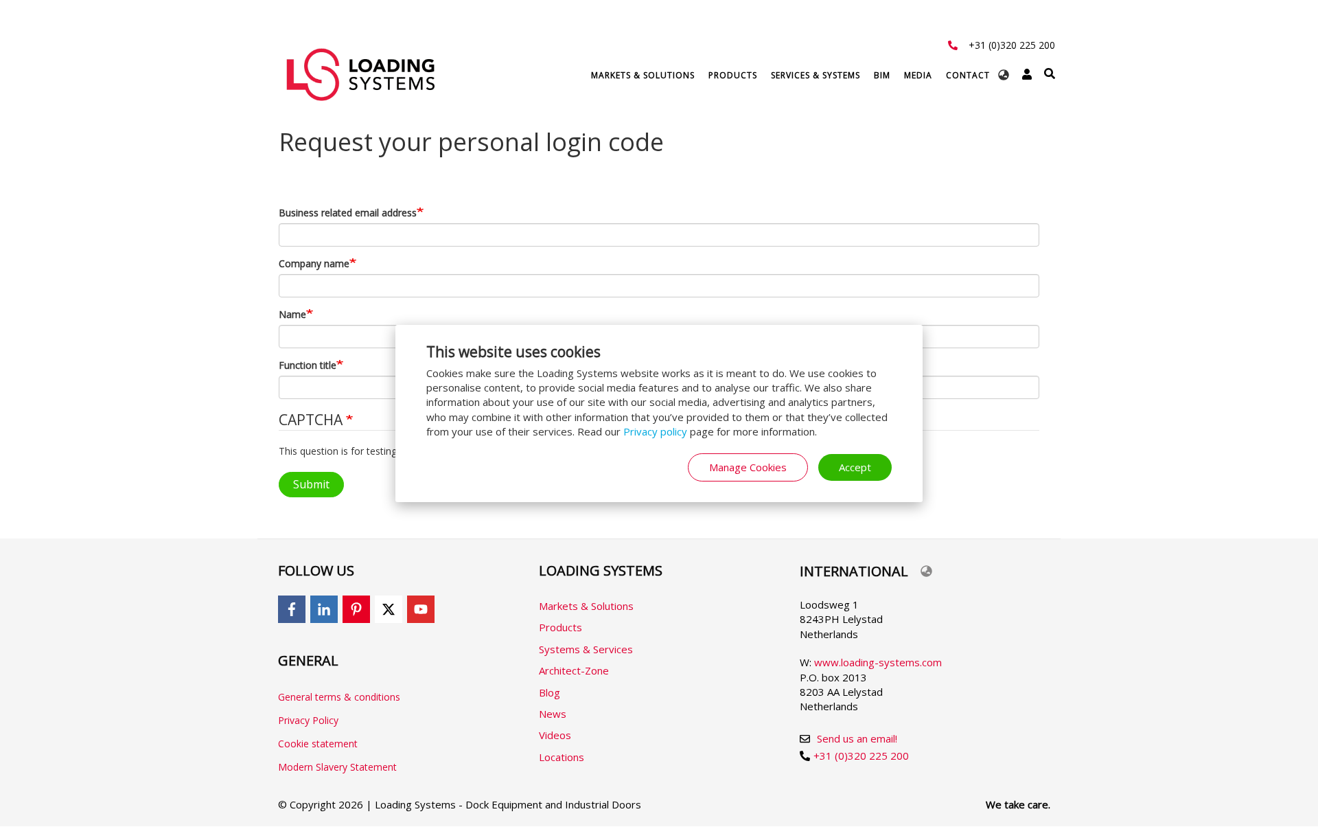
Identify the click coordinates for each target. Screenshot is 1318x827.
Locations (561, 757)
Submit (311, 484)
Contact (968, 75)
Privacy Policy (308, 720)
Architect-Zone (574, 670)
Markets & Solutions (643, 75)
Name (292, 314)
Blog (549, 692)
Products (732, 75)
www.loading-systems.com (878, 662)
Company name (314, 263)
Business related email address (348, 212)
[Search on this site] (1050, 73)
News (552, 714)
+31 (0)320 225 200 (1012, 45)
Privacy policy (655, 431)
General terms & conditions (339, 696)
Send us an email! (857, 738)
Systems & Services (586, 649)
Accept (855, 467)
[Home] (360, 74)
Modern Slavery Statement (337, 766)
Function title (307, 365)
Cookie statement (318, 743)
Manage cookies (748, 467)
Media (918, 75)
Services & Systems (815, 75)
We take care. (1018, 804)
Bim (882, 75)
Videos (555, 735)
